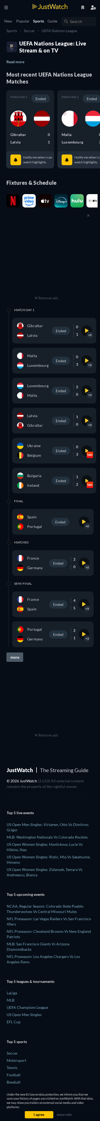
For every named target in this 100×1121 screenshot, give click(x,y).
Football (14, 1075)
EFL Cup (14, 1022)
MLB (10, 1000)
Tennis (12, 1067)
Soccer (29, 30)
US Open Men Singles (24, 1014)
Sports (11, 30)
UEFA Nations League (59, 30)
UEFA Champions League (27, 1007)
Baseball (14, 1082)
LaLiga (12, 993)
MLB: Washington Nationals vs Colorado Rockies (47, 837)
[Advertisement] (46, 260)
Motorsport (16, 1060)
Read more (15, 61)
